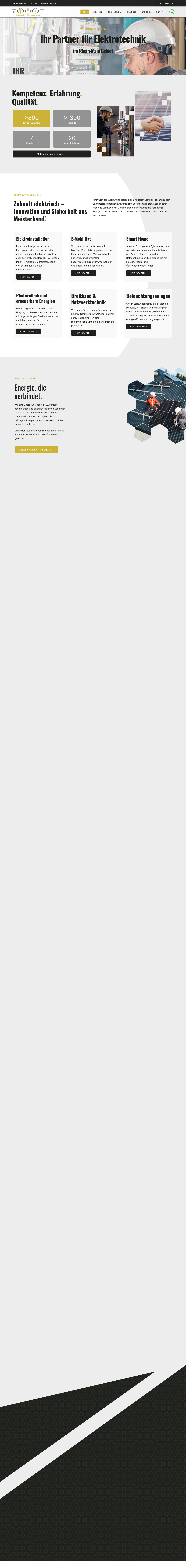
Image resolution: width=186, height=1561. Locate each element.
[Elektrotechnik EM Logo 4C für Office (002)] (28, 9)
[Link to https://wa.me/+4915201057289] (171, 12)
